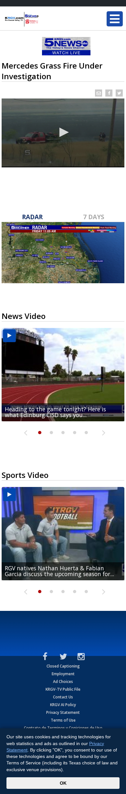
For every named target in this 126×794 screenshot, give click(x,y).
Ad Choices (63, 681)
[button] (63, 132)
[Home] (43, 19)
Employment (63, 674)
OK (63, 783)
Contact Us (63, 697)
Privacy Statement (63, 712)
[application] (63, 132)
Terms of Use (63, 720)
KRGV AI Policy (63, 704)
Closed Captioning (63, 666)
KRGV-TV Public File (63, 689)
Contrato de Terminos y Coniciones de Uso (63, 728)
